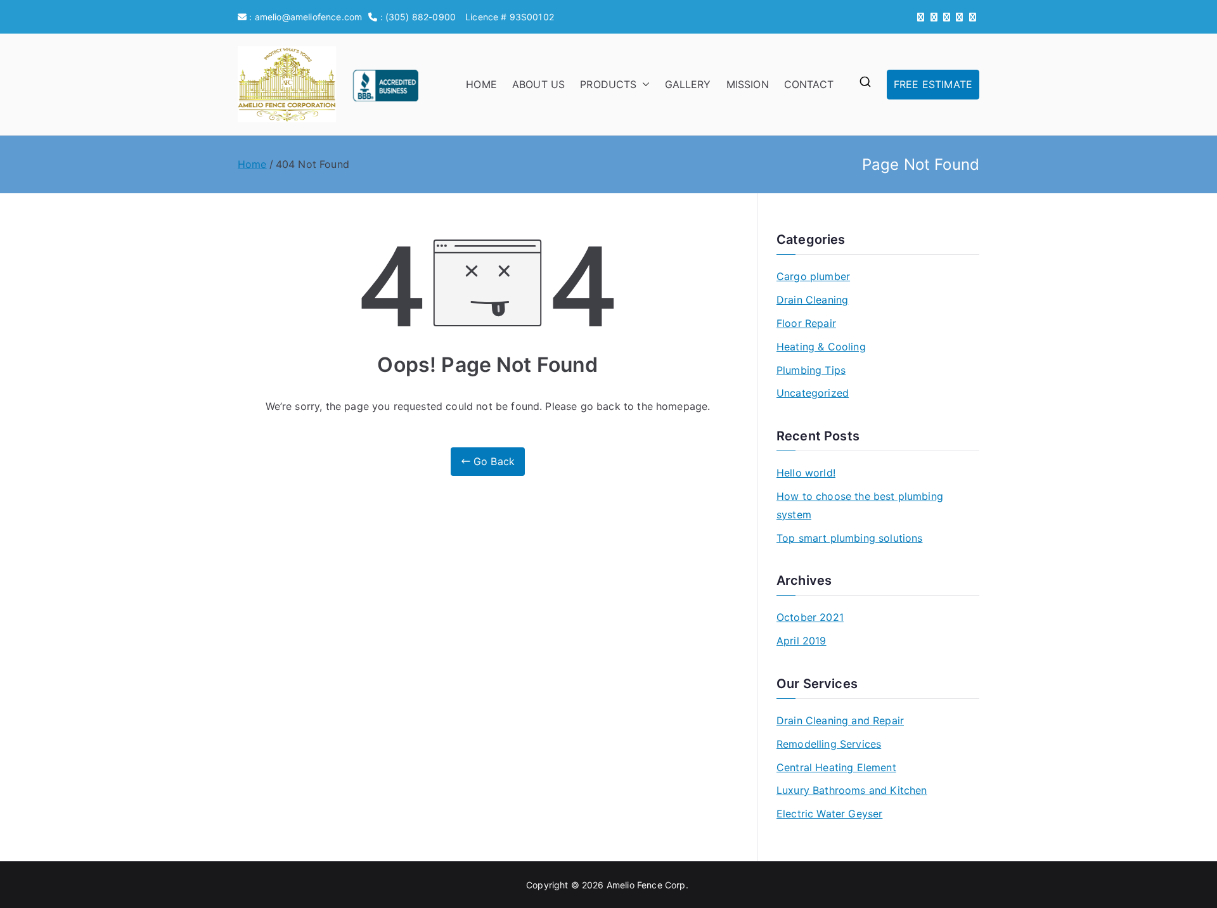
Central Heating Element (836, 767)
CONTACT (809, 84)
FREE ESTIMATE (933, 84)
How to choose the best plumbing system (859, 505)
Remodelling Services (828, 744)
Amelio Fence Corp (646, 884)
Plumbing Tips (811, 370)
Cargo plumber (813, 276)
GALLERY (688, 84)
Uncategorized (812, 393)
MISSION (747, 84)
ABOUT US (538, 84)
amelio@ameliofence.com (309, 16)
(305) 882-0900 (420, 16)
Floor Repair (806, 323)
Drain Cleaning (812, 299)
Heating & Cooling (821, 346)
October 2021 (810, 617)
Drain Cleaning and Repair (840, 720)
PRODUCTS (608, 84)
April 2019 (801, 640)
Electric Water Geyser (829, 813)
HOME (481, 84)
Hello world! (805, 472)
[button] (643, 84)
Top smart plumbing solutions (849, 538)
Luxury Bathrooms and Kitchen (851, 790)
